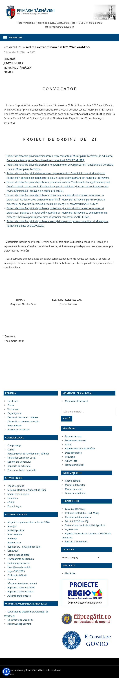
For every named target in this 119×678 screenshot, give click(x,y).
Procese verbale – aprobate (21, 469)
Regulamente (14, 425)
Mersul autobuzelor (75, 484)
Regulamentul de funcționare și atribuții (28, 453)
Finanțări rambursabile (19, 567)
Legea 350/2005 (16, 571)
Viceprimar (13, 409)
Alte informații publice (19, 595)
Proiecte (11, 579)
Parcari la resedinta (75, 493)
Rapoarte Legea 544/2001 (21, 587)
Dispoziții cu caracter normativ (23, 421)
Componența (14, 445)
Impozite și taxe (15, 485)
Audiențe (12, 538)
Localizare (12, 401)
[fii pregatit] (86, 625)
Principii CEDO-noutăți (76, 521)
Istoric (68, 444)
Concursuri (12, 550)
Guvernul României (75, 508)
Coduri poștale (72, 480)
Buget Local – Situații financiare (23, 546)
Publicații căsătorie (17, 575)
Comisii (11, 449)
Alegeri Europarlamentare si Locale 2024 (28, 522)
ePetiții (11, 502)
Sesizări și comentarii (18, 429)
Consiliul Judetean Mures (78, 517)
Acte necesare (14, 534)
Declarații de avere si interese (22, 417)
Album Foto (71, 460)
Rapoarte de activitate (19, 465)
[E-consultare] (86, 649)
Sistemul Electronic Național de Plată (26, 489)
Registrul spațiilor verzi (19, 623)
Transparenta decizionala (20, 558)
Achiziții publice (15, 530)
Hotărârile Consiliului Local (21, 457)
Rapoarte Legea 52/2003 (20, 591)
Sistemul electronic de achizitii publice (85, 525)
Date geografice (73, 452)
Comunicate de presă (18, 554)
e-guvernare (71, 529)
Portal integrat (14, 506)
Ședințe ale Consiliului (19, 461)
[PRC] (84, 606)
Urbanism (12, 498)
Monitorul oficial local (76, 401)
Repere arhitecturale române (80, 448)
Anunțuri (11, 526)
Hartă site (70, 573)
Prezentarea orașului (75, 440)
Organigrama (14, 413)
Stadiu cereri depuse (18, 493)
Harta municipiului (74, 464)
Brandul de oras (73, 436)
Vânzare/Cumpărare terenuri (22, 583)
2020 (32, 52)
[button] (6, 671)
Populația (70, 456)
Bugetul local (14, 542)
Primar (10, 405)
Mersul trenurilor (73, 488)
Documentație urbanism (20, 619)
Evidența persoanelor (18, 563)
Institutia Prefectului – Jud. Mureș (82, 512)
